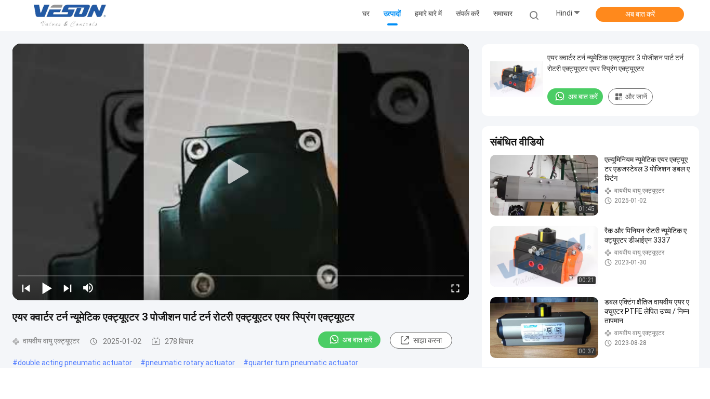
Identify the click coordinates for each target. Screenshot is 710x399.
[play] (241, 172)
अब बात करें (640, 14)
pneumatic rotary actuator (190, 362)
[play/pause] (46, 288)
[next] (67, 288)
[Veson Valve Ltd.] (71, 15)
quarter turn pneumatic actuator (303, 362)
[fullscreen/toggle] (455, 288)
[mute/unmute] (88, 288)
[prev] (26, 288)
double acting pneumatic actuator (75, 362)
